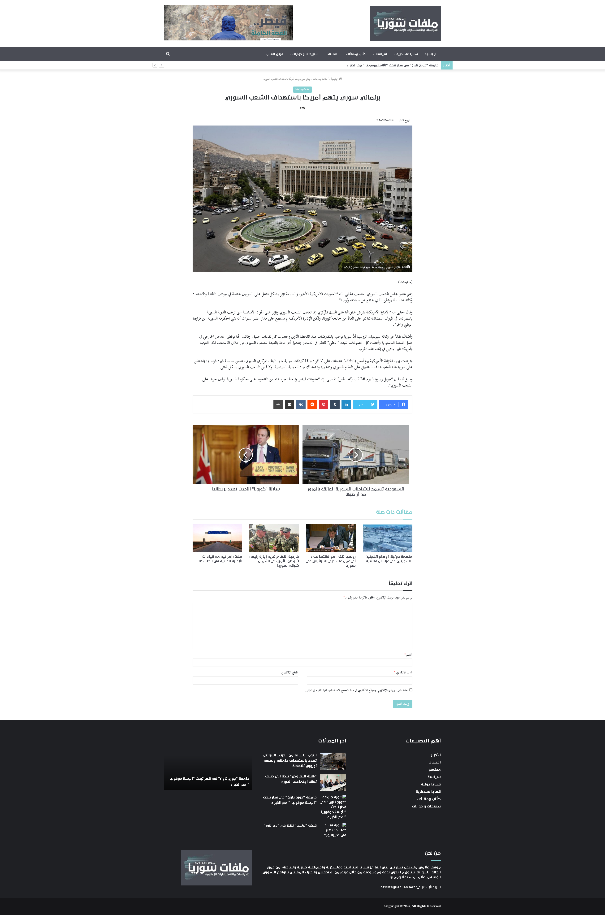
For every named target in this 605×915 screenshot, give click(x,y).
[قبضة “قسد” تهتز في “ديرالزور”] (333, 832)
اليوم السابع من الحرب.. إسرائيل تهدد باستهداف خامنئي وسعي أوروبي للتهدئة (290, 761)
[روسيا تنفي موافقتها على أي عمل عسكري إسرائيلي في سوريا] (331, 538)
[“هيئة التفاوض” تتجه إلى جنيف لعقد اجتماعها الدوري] (333, 782)
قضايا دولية (431, 784)
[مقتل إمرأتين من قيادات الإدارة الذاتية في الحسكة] (217, 538)
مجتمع (435, 769)
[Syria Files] (405, 23)
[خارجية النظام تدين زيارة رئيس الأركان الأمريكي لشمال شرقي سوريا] (274, 538)
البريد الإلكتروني (403, 673)
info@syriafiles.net (397, 887)
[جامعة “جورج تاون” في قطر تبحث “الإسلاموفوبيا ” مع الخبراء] (333, 807)
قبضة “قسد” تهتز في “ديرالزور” (413, 65)
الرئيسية (431, 54)
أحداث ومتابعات (320, 79)
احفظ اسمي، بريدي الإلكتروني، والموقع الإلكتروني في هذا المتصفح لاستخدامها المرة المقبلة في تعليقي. (356, 690)
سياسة (381, 54)
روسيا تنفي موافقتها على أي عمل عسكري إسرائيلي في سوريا (331, 561)
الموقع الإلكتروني (289, 673)
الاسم (408, 655)
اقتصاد (332, 54)
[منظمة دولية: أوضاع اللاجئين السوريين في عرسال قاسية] (387, 538)
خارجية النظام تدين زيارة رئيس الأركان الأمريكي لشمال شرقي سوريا (274, 561)
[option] (208, 764)
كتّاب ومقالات (356, 54)
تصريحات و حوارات (305, 54)
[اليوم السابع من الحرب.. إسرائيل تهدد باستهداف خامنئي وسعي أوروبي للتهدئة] (333, 761)
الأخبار (436, 755)
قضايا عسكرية (407, 54)
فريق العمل (274, 54)
